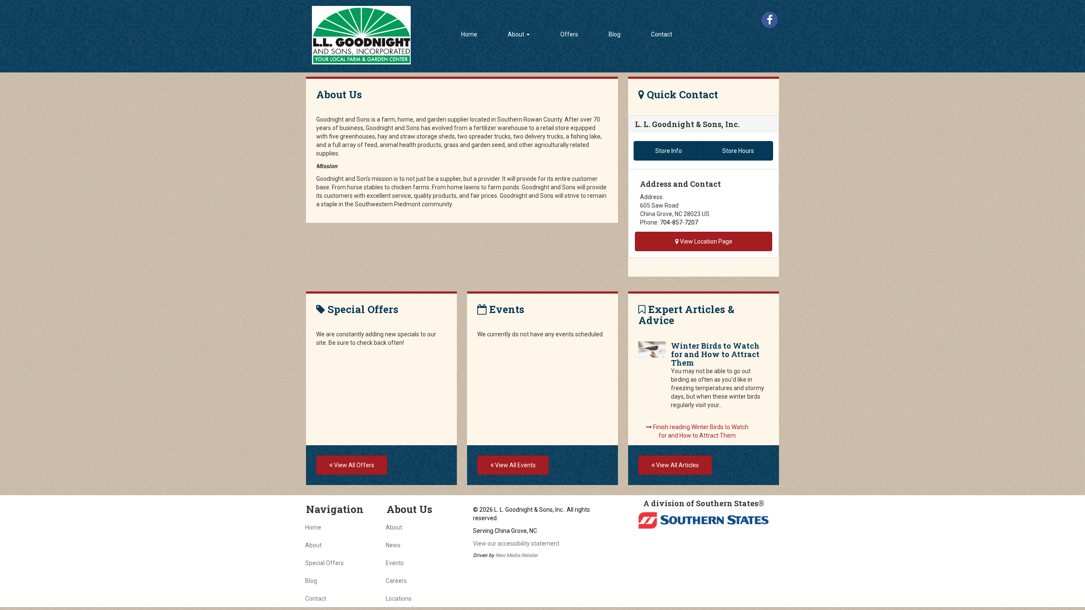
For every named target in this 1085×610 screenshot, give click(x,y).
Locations (399, 598)
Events (395, 563)
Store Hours (738, 150)
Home (469, 34)
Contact (661, 34)
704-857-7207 (679, 222)
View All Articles (677, 465)
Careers (396, 580)
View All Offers (353, 465)
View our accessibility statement (516, 543)
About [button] (517, 34)
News (393, 545)
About (313, 545)
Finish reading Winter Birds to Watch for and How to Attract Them (700, 431)
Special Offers (324, 563)
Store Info (668, 150)
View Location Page (705, 241)
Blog (614, 34)
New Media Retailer (516, 555)
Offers (569, 34)
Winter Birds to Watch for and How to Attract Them (715, 354)
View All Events (515, 465)
